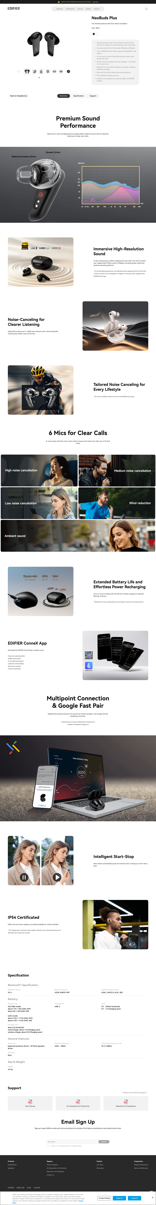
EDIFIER (11, 1188)
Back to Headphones (18, 96)
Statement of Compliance (55, 1171)
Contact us (50, 1175)
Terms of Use (64, 1146)
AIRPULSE (21, 1188)
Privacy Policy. (77, 1146)
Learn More (95, 1)
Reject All (119, 1198)
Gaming (80, 9)
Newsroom (100, 1168)
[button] (18, 71)
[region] (78, 1198)
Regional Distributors (141, 1165)
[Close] (152, 1197)
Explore (88, 9)
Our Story (100, 1165)
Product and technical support (134, 1093)
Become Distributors (141, 1168)
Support (97, 9)
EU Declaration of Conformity (56, 1168)
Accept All (134, 1198)
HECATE (37, 1188)
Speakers (59, 9)
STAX (29, 1188)
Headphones (70, 9)
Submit (104, 1142)
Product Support (52, 1165)
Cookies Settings (104, 1198)
